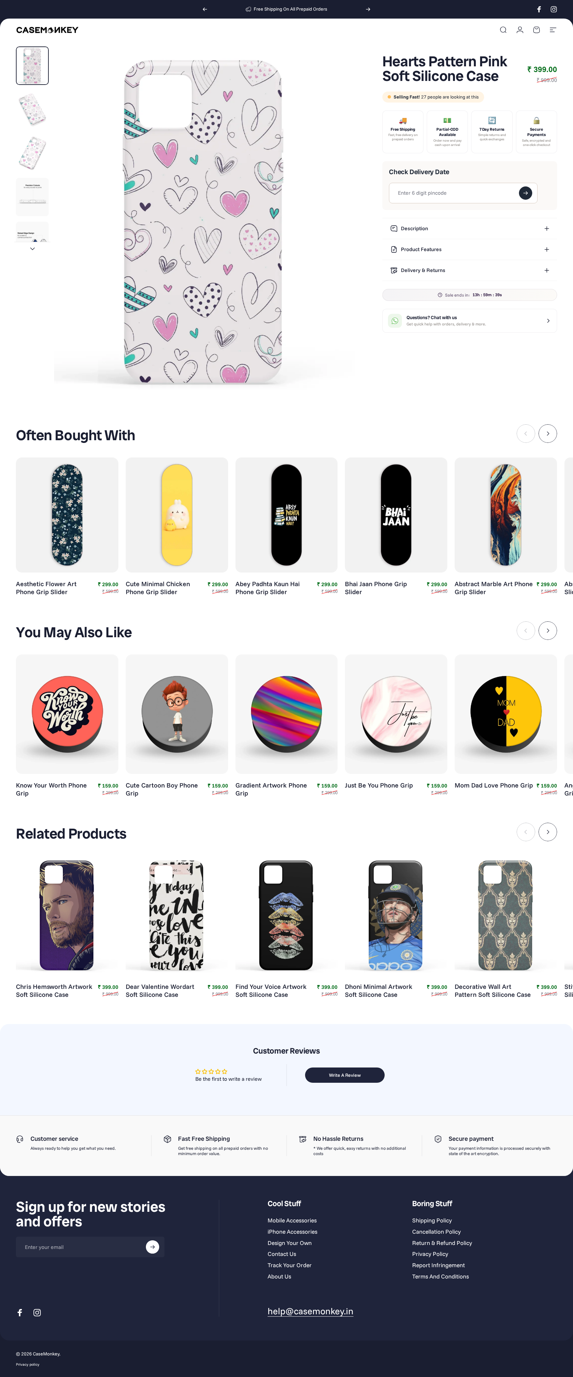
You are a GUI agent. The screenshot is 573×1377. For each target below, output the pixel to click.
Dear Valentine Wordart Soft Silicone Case (160, 990)
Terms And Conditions (440, 1276)
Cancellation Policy (436, 1231)
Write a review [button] (345, 1075)
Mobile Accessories (292, 1220)
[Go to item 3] (32, 153)
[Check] (525, 193)
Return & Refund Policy (442, 1242)
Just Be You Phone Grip (379, 785)
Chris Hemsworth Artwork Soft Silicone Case (54, 990)
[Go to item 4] (32, 197)
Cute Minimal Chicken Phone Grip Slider (158, 588)
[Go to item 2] (32, 109)
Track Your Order (290, 1265)
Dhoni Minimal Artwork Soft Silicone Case (379, 990)
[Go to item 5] (32, 241)
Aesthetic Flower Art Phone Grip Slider (46, 588)
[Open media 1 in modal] (204, 222)
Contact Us (282, 1253)
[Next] (368, 9)
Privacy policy (27, 1364)
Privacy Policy (430, 1253)
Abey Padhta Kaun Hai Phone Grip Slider (267, 588)
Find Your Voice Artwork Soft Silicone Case (271, 990)
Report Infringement (438, 1265)
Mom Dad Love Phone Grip (494, 785)
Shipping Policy (432, 1220)
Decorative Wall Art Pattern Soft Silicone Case (493, 990)
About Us (279, 1276)
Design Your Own (290, 1242)
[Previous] (205, 9)
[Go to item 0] (32, 65)
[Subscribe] (152, 1247)
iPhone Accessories (292, 1231)
